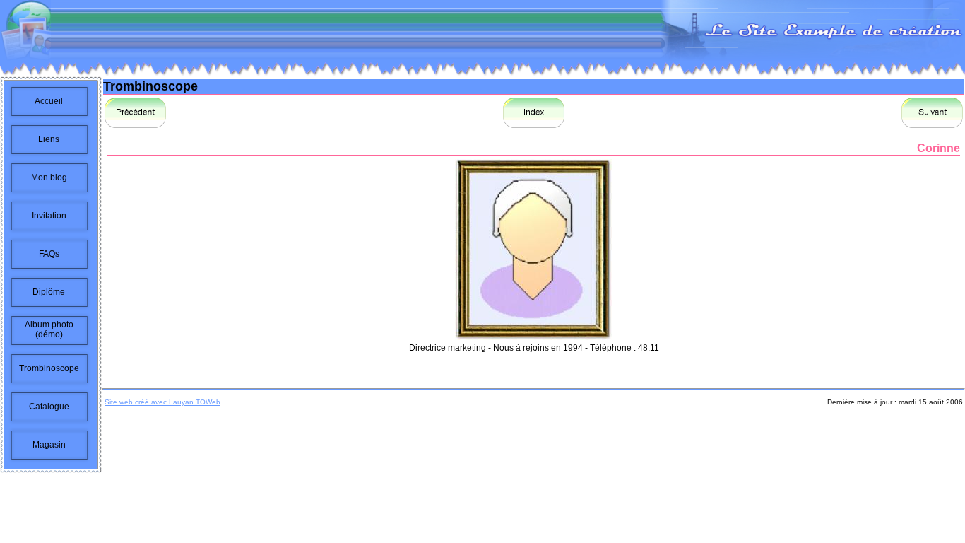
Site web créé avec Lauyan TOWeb (162, 402)
